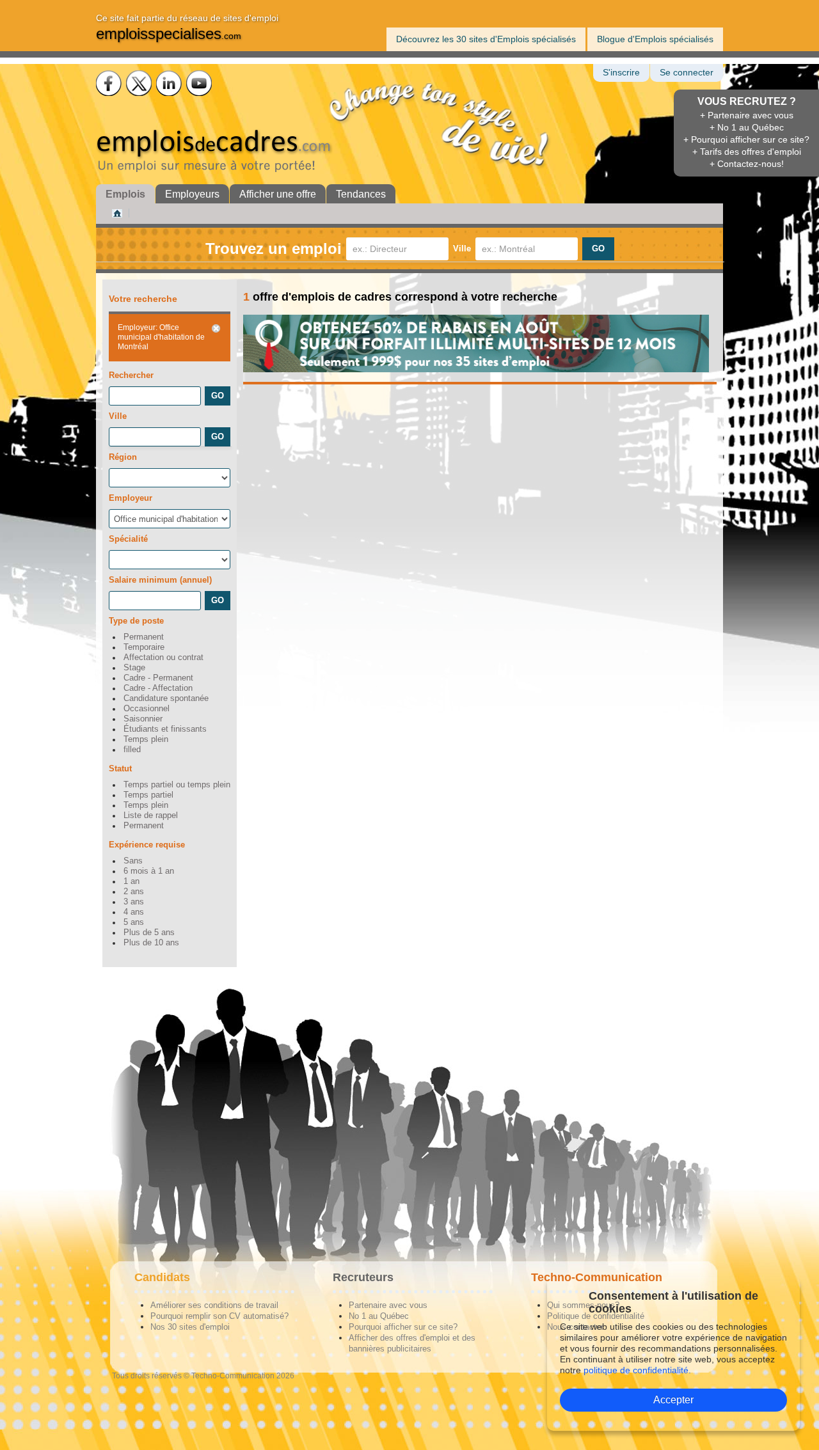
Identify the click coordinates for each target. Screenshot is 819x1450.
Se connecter (686, 72)
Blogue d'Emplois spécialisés (655, 39)
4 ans (133, 912)
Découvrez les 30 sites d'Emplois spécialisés (486, 39)
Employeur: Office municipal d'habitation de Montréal (161, 337)
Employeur (130, 498)
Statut (120, 768)
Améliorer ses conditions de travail (214, 1305)
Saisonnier (143, 718)
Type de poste (136, 621)
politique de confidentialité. (637, 1370)
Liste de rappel (150, 815)
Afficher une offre (277, 194)
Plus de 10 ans (151, 942)
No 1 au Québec (379, 1316)
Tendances (361, 194)
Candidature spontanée (166, 698)
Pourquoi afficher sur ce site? (403, 1327)
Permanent (143, 637)
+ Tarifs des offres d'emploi (746, 151)
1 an (131, 881)
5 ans (133, 922)
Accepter (673, 1399)
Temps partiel (148, 795)
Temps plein (145, 739)
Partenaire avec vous (388, 1305)
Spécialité (128, 539)
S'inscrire (621, 72)
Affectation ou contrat (163, 657)
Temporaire (143, 647)
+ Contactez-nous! (747, 164)
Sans (133, 860)
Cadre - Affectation (158, 688)
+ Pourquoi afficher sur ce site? (746, 139)
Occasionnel (146, 708)
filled (132, 749)
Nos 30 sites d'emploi (190, 1327)
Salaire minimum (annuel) (160, 580)
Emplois (125, 194)
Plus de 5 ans (149, 932)
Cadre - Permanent (158, 678)
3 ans (133, 901)
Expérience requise (147, 844)
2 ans (133, 891)
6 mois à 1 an (148, 871)
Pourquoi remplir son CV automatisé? (219, 1316)
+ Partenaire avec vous (746, 115)
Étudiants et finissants (165, 729)
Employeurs (192, 194)
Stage (134, 667)
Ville (462, 248)
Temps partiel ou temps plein (176, 784)
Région (123, 457)
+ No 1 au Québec (747, 127)
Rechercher (131, 375)
